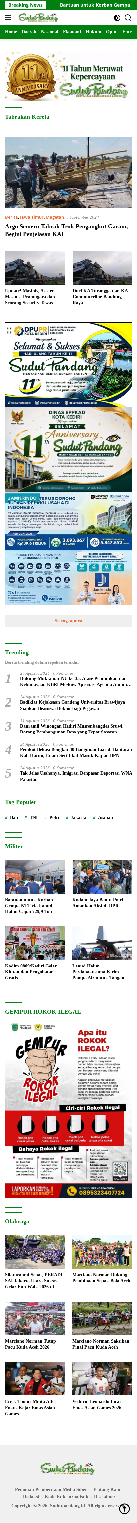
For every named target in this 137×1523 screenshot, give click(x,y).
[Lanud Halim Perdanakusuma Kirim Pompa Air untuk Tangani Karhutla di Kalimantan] (102, 943)
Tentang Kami (107, 1489)
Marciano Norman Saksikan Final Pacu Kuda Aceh (100, 1344)
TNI (34, 817)
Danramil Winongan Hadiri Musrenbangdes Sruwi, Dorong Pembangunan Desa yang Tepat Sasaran (72, 729)
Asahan (105, 817)
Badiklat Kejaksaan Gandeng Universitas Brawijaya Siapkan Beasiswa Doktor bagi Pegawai (72, 705)
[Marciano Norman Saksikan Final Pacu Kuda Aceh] (102, 1318)
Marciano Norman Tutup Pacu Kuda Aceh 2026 (30, 1344)
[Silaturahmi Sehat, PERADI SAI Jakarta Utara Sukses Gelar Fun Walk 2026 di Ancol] (35, 1252)
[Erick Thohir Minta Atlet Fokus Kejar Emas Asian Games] (35, 1379)
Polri (54, 817)
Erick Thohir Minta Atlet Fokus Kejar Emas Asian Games (30, 1407)
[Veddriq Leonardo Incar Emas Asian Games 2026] (102, 1379)
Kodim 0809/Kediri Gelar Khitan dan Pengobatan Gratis (31, 972)
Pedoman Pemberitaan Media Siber (51, 1489)
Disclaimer (104, 1496)
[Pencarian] (128, 17)
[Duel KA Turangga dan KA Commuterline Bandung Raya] (102, 268)
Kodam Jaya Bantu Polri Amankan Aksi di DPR (97, 902)
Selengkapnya (68, 620)
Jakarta (78, 817)
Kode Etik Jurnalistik (66, 1496)
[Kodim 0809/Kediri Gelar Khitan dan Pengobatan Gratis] (35, 943)
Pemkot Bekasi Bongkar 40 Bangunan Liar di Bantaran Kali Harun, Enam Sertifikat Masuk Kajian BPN (76, 752)
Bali (14, 817)
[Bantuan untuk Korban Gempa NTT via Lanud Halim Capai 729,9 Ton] (35, 877)
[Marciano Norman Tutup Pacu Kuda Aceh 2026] (35, 1318)
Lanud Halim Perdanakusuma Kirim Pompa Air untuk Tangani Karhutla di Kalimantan (99, 972)
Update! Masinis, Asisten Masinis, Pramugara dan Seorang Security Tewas (30, 296)
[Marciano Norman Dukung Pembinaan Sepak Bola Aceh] (102, 1252)
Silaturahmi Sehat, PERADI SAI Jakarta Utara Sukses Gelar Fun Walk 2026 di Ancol (33, 1281)
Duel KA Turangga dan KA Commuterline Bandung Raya (100, 296)
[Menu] (9, 17)
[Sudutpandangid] (38, 17)
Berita (11, 217)
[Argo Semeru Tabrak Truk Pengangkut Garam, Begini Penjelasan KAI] (68, 172)
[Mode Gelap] (117, 17)
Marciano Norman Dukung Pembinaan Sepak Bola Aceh (101, 1277)
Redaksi (31, 1496)
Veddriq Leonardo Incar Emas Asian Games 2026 (96, 1404)
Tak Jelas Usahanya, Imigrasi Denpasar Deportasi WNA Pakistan (76, 776)
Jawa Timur (32, 217)
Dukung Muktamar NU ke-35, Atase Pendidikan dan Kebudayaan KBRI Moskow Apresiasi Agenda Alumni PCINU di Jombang (74, 682)
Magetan (55, 217)
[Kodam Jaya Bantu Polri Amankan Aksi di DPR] (102, 877)
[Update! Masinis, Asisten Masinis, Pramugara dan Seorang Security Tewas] (35, 268)
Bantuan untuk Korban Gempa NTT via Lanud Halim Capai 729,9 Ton (29, 905)
